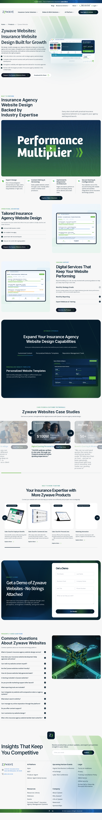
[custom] (49, 811)
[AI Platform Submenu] (74, 12)
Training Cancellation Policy (87, 775)
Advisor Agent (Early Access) (36, 778)
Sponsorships (57, 806)
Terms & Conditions (85, 768)
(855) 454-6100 (85, 6)
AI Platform (69, 12)
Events (29, 799)
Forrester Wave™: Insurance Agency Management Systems (37, 803)
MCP (28, 771)
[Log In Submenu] (97, 5)
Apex (29, 768)
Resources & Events (62, 6)
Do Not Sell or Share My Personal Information (86, 785)
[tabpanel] (51, 373)
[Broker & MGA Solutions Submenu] (60, 12)
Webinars (30, 796)
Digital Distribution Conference (63, 768)
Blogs (52, 6)
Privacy (80, 771)
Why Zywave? (57, 796)
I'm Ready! (73, 611)
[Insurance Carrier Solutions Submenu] (37, 12)
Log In (94, 6)
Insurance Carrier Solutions (27, 12)
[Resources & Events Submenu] (69, 5)
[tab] (25, 353)
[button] (31, 433)
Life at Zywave (57, 799)
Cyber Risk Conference (60, 775)
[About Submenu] (77, 5)
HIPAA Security (83, 781)
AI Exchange (57, 771)
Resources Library (33, 793)
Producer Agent (32, 775)
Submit (86, 752)
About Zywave (57, 793)
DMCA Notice (82, 778)
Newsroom (56, 802)
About (74, 6)
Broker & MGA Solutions (50, 12)
